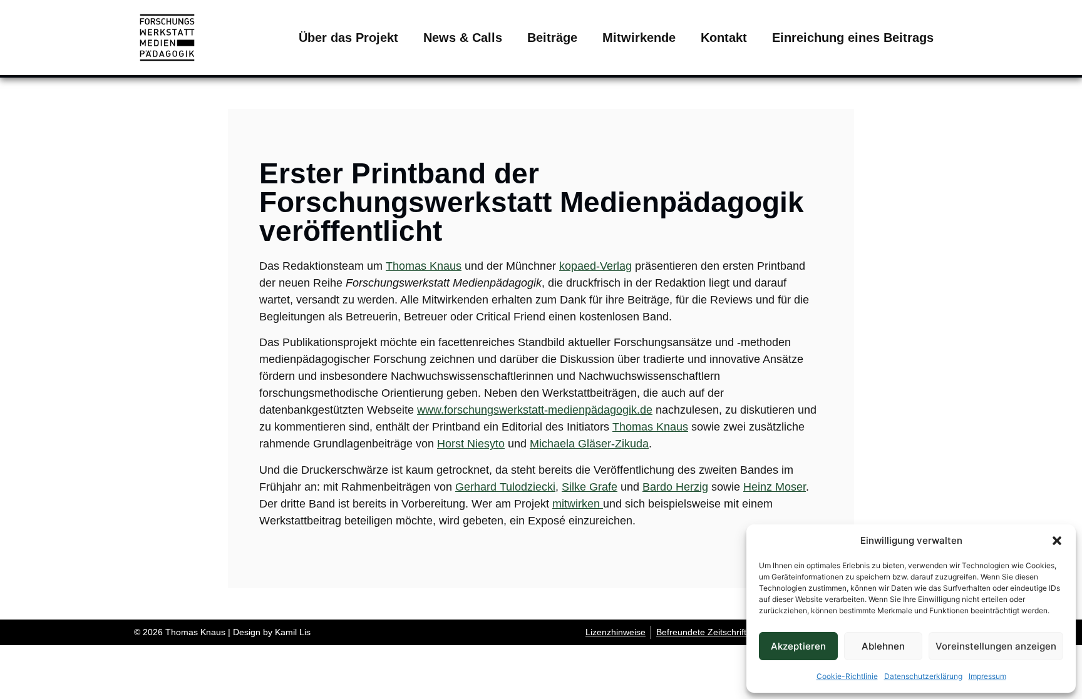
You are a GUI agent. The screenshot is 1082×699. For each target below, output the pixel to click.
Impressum (987, 676)
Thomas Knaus (423, 266)
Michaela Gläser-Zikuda (589, 443)
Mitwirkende (639, 37)
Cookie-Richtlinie (847, 676)
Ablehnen (883, 646)
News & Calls (462, 37)
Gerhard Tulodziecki (505, 487)
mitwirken (577, 503)
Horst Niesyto (471, 443)
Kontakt (724, 37)
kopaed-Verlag (595, 266)
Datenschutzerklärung (923, 676)
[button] (1057, 540)
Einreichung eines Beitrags (853, 37)
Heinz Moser (774, 487)
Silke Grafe (589, 487)
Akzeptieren (798, 646)
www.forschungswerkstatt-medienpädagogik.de (534, 410)
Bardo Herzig (675, 487)
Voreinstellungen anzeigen (995, 646)
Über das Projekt (348, 37)
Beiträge (552, 37)
